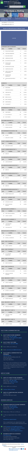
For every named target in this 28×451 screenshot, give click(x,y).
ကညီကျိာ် (16, 16)
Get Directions (7, 355)
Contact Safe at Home (9, 389)
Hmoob (9, 13)
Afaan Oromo (17, 15)
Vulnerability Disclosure (13, 450)
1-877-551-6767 (14, 407)
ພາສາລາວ (10, 15)
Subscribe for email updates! (15, 448)
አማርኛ (26, 15)
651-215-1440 (12, 336)
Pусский (26, 13)
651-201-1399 (12, 380)
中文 (6, 15)
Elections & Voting (14, 11)
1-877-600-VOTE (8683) (16, 337)
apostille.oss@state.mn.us (18, 428)
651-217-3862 (14, 343)
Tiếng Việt (20, 13)
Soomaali (15, 13)
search (6, 6)
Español (4, 13)
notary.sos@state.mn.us (16, 430)
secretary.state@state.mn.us (13, 349)
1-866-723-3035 (14, 381)
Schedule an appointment (9, 419)
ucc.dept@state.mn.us (14, 429)
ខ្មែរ (22, 15)
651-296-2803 (12, 406)
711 (13, 339)
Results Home (18, 18)
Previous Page (24, 18)
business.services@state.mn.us (14, 426)
